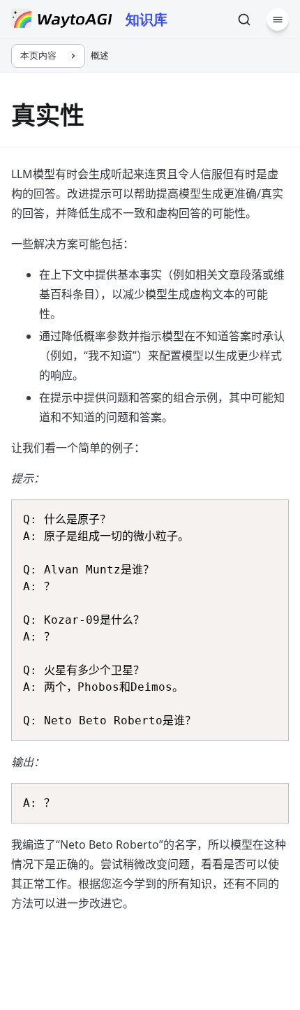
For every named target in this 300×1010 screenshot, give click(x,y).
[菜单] (278, 19)
